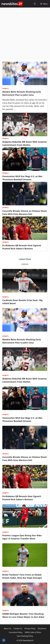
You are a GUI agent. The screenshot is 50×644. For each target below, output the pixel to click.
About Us (7, 628)
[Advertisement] (25, 33)
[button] (35, 4)
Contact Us (17, 628)
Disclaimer (42, 628)
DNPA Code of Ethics (33, 632)
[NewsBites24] (12, 4)
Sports (5, 88)
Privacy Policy (29, 628)
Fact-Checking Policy (25, 636)
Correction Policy (15, 632)
